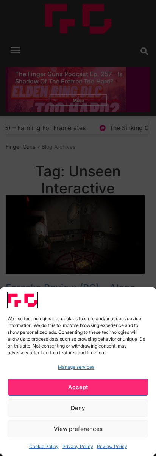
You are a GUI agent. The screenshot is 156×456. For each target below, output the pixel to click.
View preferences (78, 428)
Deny (78, 408)
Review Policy (112, 446)
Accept (78, 387)
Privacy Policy (77, 446)
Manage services (76, 367)
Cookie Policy (44, 446)
